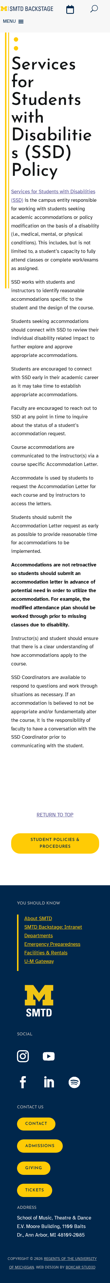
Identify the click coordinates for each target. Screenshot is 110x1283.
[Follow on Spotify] (80, 1082)
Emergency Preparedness (52, 944)
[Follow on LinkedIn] (54, 1082)
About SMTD (38, 918)
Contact (36, 1124)
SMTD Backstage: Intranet (53, 927)
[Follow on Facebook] (28, 1082)
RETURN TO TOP (55, 815)
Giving (33, 1168)
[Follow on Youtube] (54, 1056)
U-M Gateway (39, 961)
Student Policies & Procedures (55, 843)
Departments (38, 936)
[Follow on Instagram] (28, 1056)
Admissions (40, 1146)
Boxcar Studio (80, 1267)
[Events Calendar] (70, 10)
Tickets (34, 1190)
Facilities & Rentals (45, 953)
